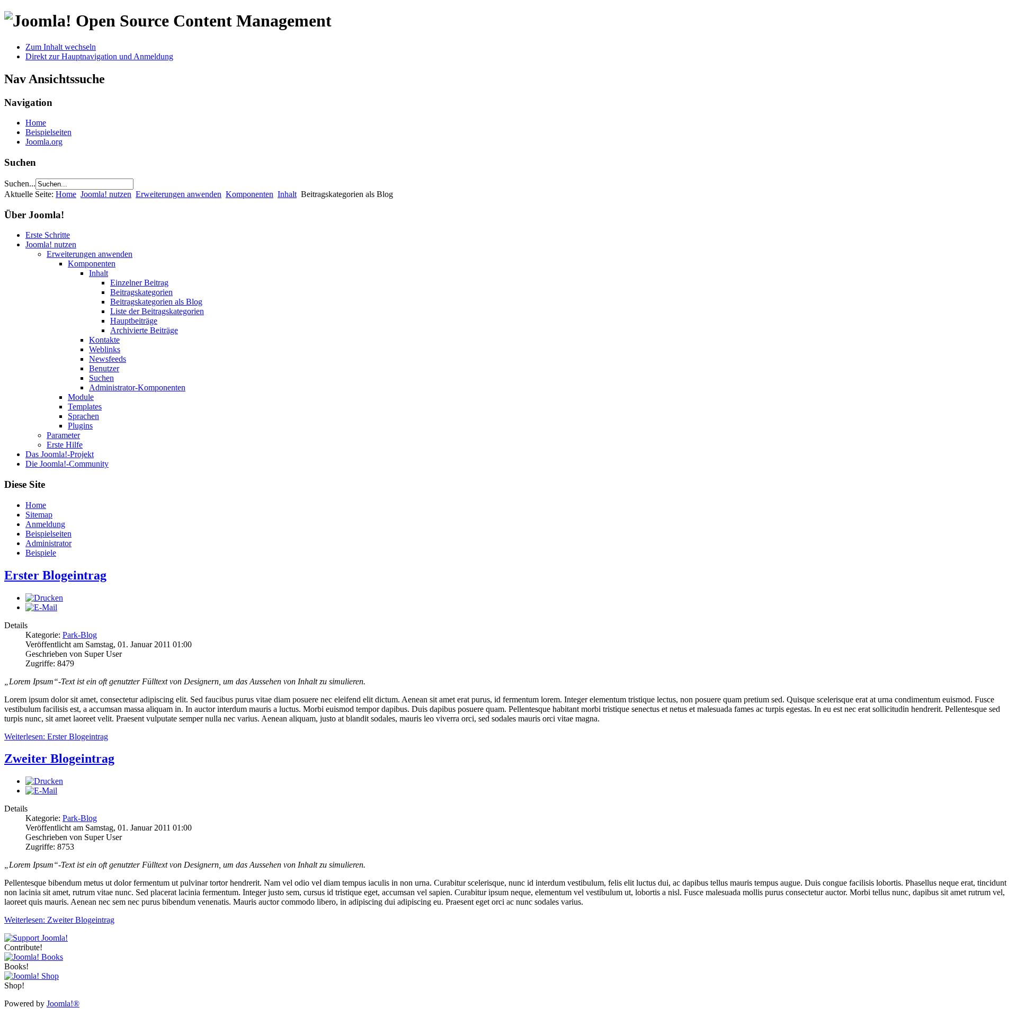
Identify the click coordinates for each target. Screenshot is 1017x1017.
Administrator (48, 543)
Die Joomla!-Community (67, 463)
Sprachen (83, 416)
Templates (85, 406)
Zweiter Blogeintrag (59, 758)
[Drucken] (44, 597)
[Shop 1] (33, 956)
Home (35, 122)
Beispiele (40, 552)
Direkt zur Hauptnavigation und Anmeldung (99, 56)
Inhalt (287, 194)
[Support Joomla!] (36, 937)
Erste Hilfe (65, 444)
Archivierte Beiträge (144, 330)
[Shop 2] (31, 975)
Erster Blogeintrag (55, 575)
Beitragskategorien (141, 292)
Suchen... (19, 183)
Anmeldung (45, 524)
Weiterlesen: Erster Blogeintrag (56, 736)
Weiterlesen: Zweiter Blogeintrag (59, 919)
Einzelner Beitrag (139, 282)
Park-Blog (80, 634)
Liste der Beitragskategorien (157, 311)
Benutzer (104, 368)
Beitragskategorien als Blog (156, 301)
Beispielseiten (48, 132)
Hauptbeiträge (133, 320)
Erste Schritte (47, 234)
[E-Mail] (41, 607)
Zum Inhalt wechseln (60, 46)
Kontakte (104, 339)
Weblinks (104, 349)
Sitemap (38, 514)
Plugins (80, 425)
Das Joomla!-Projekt (59, 454)
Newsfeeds (107, 358)
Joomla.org (44, 141)
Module (81, 397)
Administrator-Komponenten (137, 387)
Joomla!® (63, 1003)
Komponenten (249, 194)
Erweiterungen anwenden (178, 194)
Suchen (101, 377)
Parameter (63, 435)
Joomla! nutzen (106, 194)
